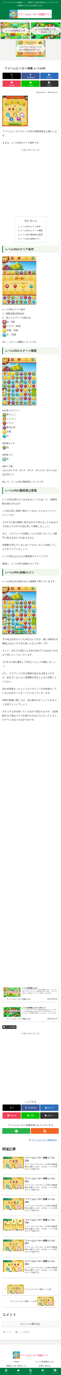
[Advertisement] (30, 182)
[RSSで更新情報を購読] (45, 1131)
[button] (49, 83)
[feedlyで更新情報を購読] (16, 1131)
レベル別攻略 (10, 1027)
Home (16, 1362)
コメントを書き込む (30, 1324)
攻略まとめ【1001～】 (16, 1366)
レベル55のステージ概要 (31, 230)
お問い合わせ (45, 1366)
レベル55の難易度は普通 (31, 234)
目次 (26, 221)
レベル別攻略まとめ (45, 1362)
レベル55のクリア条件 (30, 226)
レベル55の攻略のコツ (30, 239)
